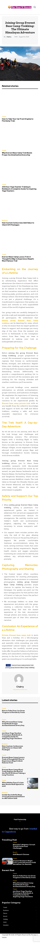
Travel (4, 116)
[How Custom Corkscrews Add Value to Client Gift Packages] (20, 206)
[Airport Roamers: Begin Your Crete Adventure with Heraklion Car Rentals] (7, 861)
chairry (9, 37)
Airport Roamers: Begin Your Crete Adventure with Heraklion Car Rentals (24, 862)
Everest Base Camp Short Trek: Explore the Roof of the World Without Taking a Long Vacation (14, 772)
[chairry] (20, 679)
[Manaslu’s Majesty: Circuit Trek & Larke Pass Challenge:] (7, 845)
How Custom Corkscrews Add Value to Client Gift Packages (18, 224)
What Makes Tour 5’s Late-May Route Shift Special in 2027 (13, 784)
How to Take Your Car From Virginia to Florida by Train (17, 120)
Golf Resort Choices (21, 854)
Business (5, 220)
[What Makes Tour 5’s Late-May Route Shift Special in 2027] (32, 783)
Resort (15, 852)
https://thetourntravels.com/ (20, 689)
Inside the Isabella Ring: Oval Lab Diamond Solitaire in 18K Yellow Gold (13, 796)
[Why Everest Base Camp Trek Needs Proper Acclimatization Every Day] (20, 136)
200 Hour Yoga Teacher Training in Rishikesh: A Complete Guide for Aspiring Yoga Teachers (19, 189)
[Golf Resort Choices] (7, 853)
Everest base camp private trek (22, 665)
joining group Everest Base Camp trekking (20, 667)
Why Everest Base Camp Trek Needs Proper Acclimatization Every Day (17, 154)
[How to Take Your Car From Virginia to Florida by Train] (20, 102)
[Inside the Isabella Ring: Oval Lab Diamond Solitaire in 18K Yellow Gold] (32, 795)
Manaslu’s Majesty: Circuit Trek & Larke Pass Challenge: (24, 846)
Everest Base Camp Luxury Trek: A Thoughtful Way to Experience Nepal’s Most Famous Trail (18, 259)
